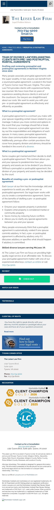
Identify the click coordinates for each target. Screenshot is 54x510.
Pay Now (27, 39)
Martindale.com (31, 475)
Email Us (27, 33)
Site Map (15, 471)
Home (4, 47)
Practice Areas (14, 47)
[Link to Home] (27, 19)
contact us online (33, 262)
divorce (30, 146)
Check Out (28, 279)
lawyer (10, 186)
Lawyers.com (19, 475)
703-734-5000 (27, 30)
